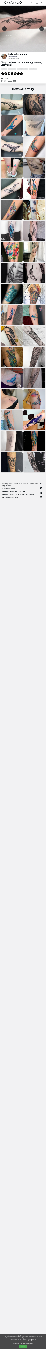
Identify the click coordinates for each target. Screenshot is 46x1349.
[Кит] (34, 420)
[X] (12, 73)
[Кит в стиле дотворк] (12, 273)
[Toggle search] (32, 3)
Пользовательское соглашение (13, 491)
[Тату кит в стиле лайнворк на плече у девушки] (12, 441)
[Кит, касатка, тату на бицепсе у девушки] (12, 336)
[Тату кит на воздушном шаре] (34, 210)
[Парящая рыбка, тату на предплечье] (34, 189)
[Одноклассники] (5, 73)
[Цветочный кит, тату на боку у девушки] (34, 125)
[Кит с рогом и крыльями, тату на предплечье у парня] (34, 357)
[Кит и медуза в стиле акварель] (12, 357)
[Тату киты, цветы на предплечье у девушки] (12, 210)
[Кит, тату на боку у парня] (34, 273)
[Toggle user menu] (41, 3)
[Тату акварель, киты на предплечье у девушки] (12, 420)
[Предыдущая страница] (4, 28)
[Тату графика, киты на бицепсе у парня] (12, 146)
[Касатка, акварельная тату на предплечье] (12, 315)
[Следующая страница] (41, 28)
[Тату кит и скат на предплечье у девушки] (34, 315)
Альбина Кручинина (17, 54)
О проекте (6, 489)
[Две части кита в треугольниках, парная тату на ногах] (12, 168)
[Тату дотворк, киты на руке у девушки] (12, 104)
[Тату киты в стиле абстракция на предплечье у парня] (34, 462)
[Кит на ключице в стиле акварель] (12, 378)
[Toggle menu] (37, 3)
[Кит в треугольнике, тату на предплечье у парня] (12, 462)
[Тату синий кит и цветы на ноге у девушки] (12, 231)
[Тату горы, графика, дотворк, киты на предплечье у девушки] (34, 336)
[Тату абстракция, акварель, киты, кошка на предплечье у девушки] (12, 252)
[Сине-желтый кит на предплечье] (34, 441)
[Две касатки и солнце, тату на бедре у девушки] (34, 104)
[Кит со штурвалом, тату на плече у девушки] (34, 294)
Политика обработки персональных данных (18, 494)
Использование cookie (10, 497)
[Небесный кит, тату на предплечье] (12, 125)
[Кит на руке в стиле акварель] (34, 146)
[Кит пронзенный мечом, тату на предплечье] (34, 378)
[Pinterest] (21, 73)
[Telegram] (9, 73)
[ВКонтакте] (2, 73)
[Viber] (15, 73)
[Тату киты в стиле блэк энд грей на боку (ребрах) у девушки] (34, 168)
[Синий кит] (12, 294)
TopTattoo (14, 484)
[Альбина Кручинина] (4, 56)
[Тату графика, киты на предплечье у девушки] (34, 231)
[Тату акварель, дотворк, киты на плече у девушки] (34, 399)
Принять (23, 1347)
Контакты (13, 489)
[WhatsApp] (18, 73)
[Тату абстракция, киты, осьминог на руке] (34, 252)
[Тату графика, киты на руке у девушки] (12, 189)
